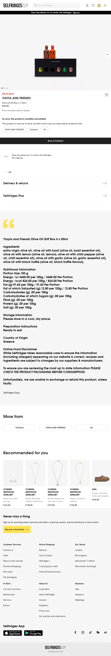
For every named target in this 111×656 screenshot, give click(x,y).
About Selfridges (47, 594)
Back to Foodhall (55, 141)
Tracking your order (48, 566)
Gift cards (7, 571)
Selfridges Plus (13, 196)
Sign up (76, 12)
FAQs (5, 555)
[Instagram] (83, 634)
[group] (55, 484)
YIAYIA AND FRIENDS (16, 98)
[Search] (36, 5)
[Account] (87, 5)
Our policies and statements (52, 616)
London (78, 550)
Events (6, 605)
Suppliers (43, 605)
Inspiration (44, 589)
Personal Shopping (12, 566)
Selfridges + (44, 561)
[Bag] (99, 5)
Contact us (8, 550)
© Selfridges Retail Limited (55, 651)
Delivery (43, 550)
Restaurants (9, 594)
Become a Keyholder (15, 529)
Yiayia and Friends (16, 239)
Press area (44, 610)
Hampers (79, 594)
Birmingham (81, 555)
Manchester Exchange (85, 566)
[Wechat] (98, 634)
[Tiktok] (90, 634)
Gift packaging (10, 577)
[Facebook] (75, 634)
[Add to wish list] (106, 94)
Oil (10, 172)
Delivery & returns (15, 183)
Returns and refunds (13, 561)
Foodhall (20, 427)
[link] (12, 500)
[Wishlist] (93, 5)
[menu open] (105, 5)
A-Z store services (12, 589)
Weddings (79, 600)
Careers (43, 600)
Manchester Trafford (85, 561)
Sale (77, 589)
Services (7, 600)
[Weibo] (105, 634)
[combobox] (58, 5)
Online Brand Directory (50, 571)
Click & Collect (45, 555)
